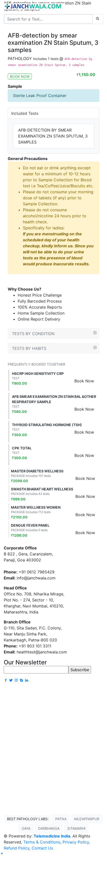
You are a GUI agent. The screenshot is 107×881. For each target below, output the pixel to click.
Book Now (84, 380)
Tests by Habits (29, 348)
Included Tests (24, 113)
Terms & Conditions (41, 841)
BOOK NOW (20, 76)
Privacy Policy (75, 841)
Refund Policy (16, 847)
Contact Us (42, 847)
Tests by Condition (33, 333)
